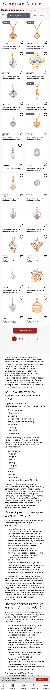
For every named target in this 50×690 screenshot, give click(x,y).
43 (37, 339)
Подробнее (12, 680)
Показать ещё (25, 330)
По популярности (17, 16)
